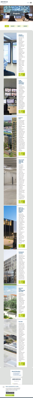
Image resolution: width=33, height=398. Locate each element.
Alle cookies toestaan (9, 395)
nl (27, 2)
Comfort (25, 26)
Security (12, 26)
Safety (19, 26)
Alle (7, 26)
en (28, 2)
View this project (20, 74)
